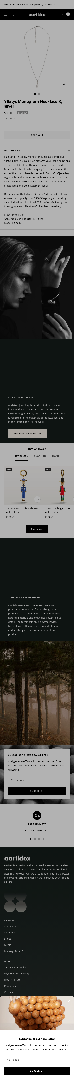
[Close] (68, 1001)
